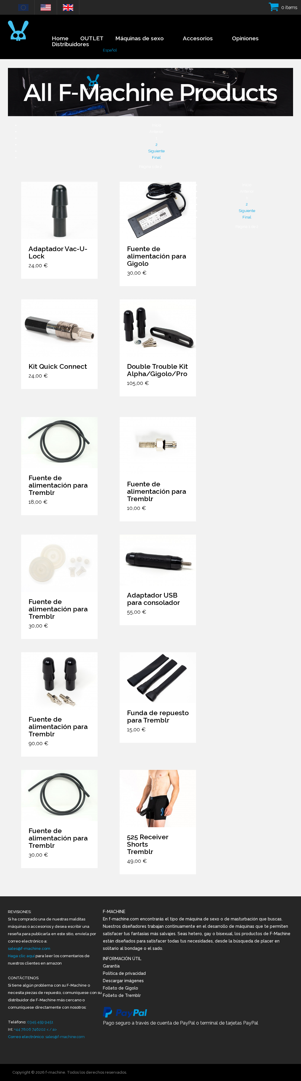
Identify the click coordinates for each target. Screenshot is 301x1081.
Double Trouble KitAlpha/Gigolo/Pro (157, 370)
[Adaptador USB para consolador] (158, 560)
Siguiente (156, 151)
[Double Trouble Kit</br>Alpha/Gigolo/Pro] (158, 328)
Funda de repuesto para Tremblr (158, 716)
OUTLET (91, 38)
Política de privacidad (124, 973)
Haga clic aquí (22, 956)
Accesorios (198, 38)
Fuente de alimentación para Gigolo (156, 256)
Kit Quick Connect (58, 366)
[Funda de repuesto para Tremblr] (158, 677)
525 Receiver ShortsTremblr (147, 844)
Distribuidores (70, 44)
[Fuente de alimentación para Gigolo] (158, 210)
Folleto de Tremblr (122, 995)
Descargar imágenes (123, 980)
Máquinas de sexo (139, 38)
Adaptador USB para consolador (153, 598)
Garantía (111, 966)
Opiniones (245, 38)
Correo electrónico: (26, 1037)
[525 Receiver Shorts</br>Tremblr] (158, 798)
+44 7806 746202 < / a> (35, 1029)
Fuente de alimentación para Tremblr (58, 485)
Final (156, 157)
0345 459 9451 (40, 1022)
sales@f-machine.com (29, 948)
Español (110, 50)
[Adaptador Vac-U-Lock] (59, 210)
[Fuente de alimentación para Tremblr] (59, 442)
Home (60, 38)
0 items (289, 7)
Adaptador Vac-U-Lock (58, 252)
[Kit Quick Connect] (59, 328)
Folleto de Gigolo (120, 988)
